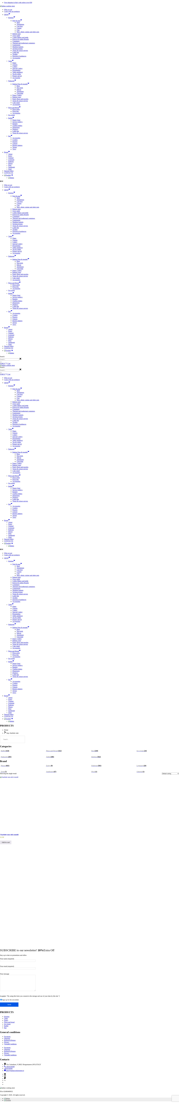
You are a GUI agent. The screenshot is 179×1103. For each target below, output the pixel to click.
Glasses (14, 65)
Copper (19, 28)
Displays (15, 129)
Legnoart (11, 160)
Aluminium (20, 24)
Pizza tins (15, 111)
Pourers (14, 142)
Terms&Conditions (10, 1044)
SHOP (6, 14)
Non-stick (20, 88)
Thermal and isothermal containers (23, 43)
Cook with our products (12, 11)
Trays (14, 149)
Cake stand (16, 103)
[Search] (1, 372)
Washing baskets (17, 47)
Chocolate (20, 93)
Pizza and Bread (13, 107)
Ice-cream (11, 115)
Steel (18, 22)
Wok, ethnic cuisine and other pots (28, 32)
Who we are (8, 9)
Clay (18, 30)
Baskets (15, 124)
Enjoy (10, 156)
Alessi (10, 154)
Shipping (7, 1038)
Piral (9, 165)
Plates (14, 63)
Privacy (6, 1042)
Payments (7, 1036)
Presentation (16, 70)
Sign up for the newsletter (10, 1000)
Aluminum (20, 91)
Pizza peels (16, 109)
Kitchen (10, 17)
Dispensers (16, 127)
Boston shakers (17, 145)
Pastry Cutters (17, 95)
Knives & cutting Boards (20, 39)
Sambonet (11, 167)
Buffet (10, 118)
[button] (89, 181)
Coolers (15, 140)
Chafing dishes (17, 125)
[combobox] (9, 359)
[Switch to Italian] (93, 178)
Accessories (16, 58)
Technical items (17, 49)
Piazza (10, 163)
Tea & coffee (16, 74)
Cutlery (14, 66)
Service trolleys (17, 122)
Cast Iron (20, 26)
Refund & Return (10, 1040)
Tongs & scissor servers (20, 50)
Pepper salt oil (17, 76)
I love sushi (16, 35)
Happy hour (16, 120)
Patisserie (11, 81)
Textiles (15, 54)
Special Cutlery (17, 68)
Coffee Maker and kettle (20, 37)
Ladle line (15, 52)
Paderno (11, 161)
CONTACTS (8, 173)
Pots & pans (16, 21)
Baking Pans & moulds (20, 84)
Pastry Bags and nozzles (20, 99)
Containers (15, 41)
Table (10, 61)
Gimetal (10, 158)
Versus (14, 147)
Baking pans (16, 34)
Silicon (19, 89)
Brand (6, 152)
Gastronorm (16, 45)
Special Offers (8, 171)
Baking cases (16, 97)
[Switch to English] (7, 1100)
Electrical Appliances (19, 56)
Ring (18, 86)
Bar (9, 136)
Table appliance (17, 72)
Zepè (10, 169)
